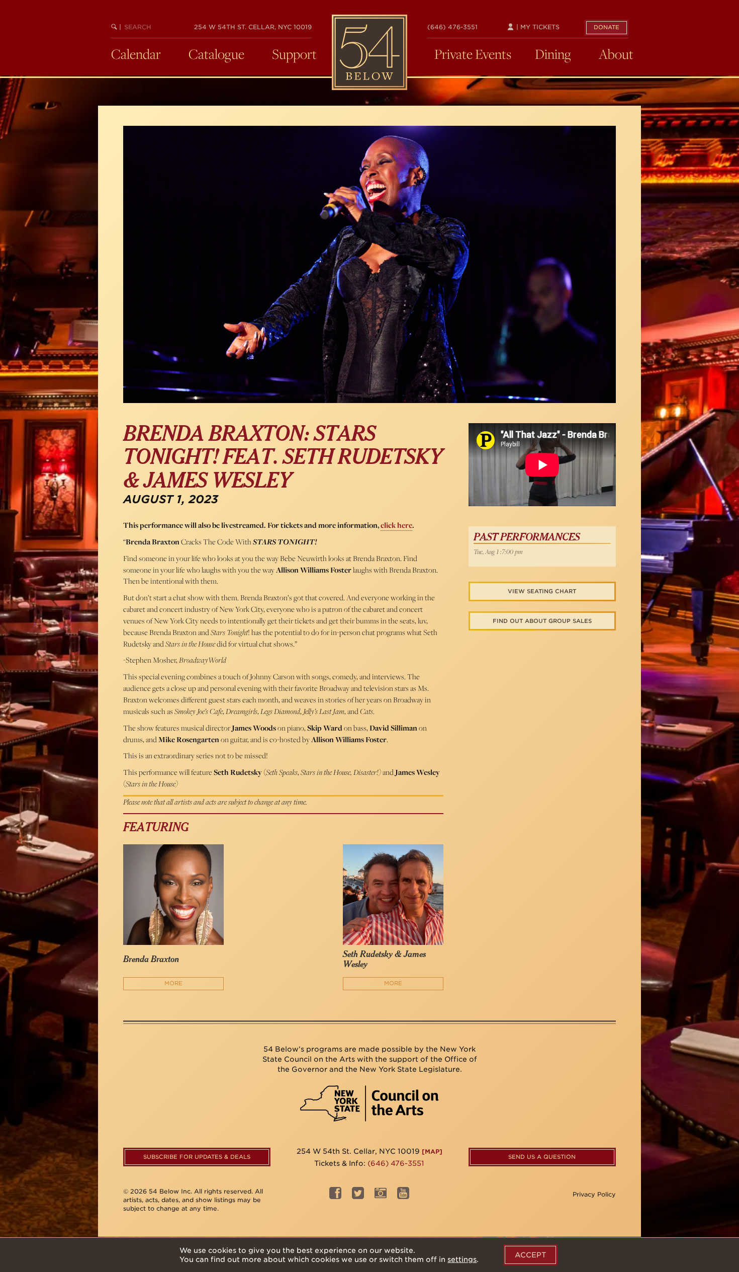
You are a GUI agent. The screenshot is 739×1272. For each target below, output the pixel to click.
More (173, 983)
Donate (606, 27)
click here (396, 525)
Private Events (472, 54)
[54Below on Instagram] (381, 1195)
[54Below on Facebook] (335, 1195)
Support (294, 54)
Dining (553, 54)
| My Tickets (537, 27)
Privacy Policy (594, 1194)
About (616, 54)
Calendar (136, 54)
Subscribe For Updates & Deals (196, 1156)
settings (462, 1259)
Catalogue (216, 54)
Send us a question (542, 1156)
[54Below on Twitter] (358, 1195)
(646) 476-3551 (452, 27)
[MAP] (432, 1151)
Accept (530, 1255)
